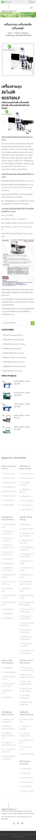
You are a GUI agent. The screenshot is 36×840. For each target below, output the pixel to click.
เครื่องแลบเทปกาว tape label (26, 645)
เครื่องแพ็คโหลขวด (27, 510)
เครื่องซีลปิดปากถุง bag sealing (26, 541)
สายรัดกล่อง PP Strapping (25, 727)
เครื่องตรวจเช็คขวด (28, 501)
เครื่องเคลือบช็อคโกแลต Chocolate (9, 757)
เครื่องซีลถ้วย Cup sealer (26, 576)
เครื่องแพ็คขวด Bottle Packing (13, 340)
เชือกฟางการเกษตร (27, 791)
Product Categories (21, 33)
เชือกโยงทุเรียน (26, 769)
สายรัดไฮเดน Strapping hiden (25, 734)
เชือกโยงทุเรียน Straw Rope (12, 371)
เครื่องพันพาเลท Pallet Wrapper (7, 569)
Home (10, 33)
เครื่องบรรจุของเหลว (10, 491)
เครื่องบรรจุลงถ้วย (9, 500)
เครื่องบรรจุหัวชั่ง (9, 505)
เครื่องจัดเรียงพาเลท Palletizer (9, 576)
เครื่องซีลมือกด (26, 524)
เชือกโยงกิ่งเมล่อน (27, 782)
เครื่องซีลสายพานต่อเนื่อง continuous (27, 534)
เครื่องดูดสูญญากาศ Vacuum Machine (27, 555)
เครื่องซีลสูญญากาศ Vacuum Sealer (27, 548)
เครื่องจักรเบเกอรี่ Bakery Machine (8, 720)
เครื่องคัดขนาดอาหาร (7, 691)
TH (30, 2)
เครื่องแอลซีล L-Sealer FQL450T (22, 382)
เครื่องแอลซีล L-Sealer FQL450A (22, 405)
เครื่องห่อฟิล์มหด (9, 609)
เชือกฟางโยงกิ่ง (26, 787)
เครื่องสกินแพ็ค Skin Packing (27, 596)
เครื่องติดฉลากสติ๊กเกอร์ (25, 490)
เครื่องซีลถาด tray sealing (26, 562)
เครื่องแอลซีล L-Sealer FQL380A (22, 428)
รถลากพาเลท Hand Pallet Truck (9, 583)
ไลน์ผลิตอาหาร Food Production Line (9, 744)
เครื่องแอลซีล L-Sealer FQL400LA (22, 394)
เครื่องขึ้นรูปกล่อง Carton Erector (8, 532)
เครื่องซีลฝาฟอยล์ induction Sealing (26, 583)
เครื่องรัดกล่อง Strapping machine (8, 546)
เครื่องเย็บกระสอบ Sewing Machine (26, 638)
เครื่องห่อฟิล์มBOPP (10, 487)
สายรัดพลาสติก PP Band (26, 720)
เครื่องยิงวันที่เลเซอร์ (10, 672)
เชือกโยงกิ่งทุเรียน (27, 778)
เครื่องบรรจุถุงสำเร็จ (10, 482)
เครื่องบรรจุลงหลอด (10, 496)
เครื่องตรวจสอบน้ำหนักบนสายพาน (8, 685)
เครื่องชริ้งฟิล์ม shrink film (25, 483)
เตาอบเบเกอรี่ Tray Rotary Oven (8, 750)
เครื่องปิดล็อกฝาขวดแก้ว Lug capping (27, 652)
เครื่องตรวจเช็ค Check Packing (13, 353)
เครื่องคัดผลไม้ (8, 697)
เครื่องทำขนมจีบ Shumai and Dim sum (26, 676)
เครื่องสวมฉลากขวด (28, 478)
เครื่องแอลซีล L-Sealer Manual (22, 417)
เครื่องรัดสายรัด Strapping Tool (7, 553)
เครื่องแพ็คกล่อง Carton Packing (14, 344)
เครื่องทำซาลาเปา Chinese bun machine (27, 669)
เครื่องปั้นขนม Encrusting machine (8, 727)
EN (33, 2)
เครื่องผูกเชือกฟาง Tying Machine (26, 631)
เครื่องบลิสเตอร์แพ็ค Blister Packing (27, 603)
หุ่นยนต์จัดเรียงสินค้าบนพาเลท (9, 596)
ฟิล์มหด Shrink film (28, 754)
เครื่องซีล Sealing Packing (12, 349)
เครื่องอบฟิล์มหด (9, 563)
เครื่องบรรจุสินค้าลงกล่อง (9, 525)
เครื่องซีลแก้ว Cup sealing (26, 569)
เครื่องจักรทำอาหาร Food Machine (14, 357)
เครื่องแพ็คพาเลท (9, 618)
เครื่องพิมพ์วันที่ (8, 668)
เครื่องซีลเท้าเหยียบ (27, 529)
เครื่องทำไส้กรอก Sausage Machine (26, 689)
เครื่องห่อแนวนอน (9, 474)
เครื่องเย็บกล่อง (8, 559)
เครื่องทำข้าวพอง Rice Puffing (26, 703)
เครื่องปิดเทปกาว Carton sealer (8, 539)
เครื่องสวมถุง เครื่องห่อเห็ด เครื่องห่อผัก (18, 35)
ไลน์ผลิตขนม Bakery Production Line (8, 736)
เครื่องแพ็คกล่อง (8, 614)
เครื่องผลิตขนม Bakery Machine (14, 362)
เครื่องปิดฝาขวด (26, 496)
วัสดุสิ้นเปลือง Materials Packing (14, 366)
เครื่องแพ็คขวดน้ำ (27, 505)
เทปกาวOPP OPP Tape (26, 748)
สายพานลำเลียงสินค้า (7, 590)
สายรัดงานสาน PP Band (26, 741)
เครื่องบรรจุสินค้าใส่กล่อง (9, 603)
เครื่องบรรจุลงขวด (27, 474)
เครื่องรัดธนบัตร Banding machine (25, 617)
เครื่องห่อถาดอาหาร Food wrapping (27, 610)
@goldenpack (8, 2)
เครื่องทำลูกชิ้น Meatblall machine (26, 683)
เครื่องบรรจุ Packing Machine (13, 335)
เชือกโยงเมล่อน (26, 773)
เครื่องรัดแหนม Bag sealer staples (27, 624)
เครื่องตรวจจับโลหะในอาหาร (9, 678)
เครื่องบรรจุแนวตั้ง (9, 478)
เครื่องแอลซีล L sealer (25, 590)
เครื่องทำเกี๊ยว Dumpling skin (25, 696)
